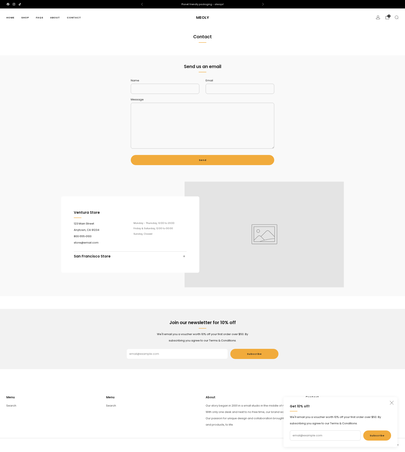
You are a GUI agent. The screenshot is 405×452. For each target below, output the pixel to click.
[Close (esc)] (391, 402)
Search (11, 406)
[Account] (378, 17)
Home (10, 17)
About (55, 17)
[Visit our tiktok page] (20, 4)
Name (135, 80)
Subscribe (377, 435)
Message (137, 99)
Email (209, 80)
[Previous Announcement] (142, 4)
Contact (74, 17)
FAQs (39, 17)
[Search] (396, 17)
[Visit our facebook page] (8, 4)
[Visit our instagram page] (14, 4)
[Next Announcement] (263, 4)
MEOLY (202, 17)
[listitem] (202, 4)
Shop (25, 17)
